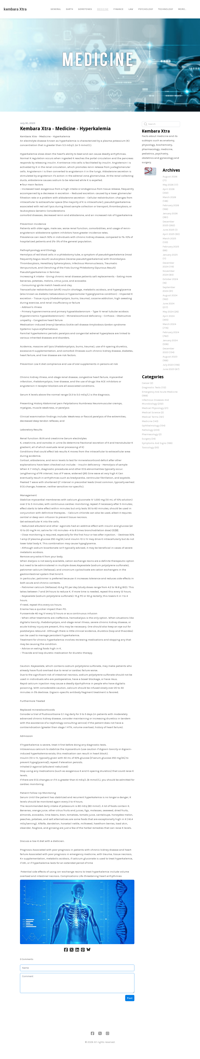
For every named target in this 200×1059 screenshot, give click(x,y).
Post (129, 997)
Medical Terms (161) (153, 416)
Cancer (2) (147, 383)
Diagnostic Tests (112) (154, 387)
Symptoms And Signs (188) (157, 443)
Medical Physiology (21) (155, 408)
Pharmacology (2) (152, 434)
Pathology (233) (151, 429)
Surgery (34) (149, 438)
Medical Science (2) (153, 412)
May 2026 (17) (170, 184)
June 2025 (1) (170, 229)
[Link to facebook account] (92, 1033)
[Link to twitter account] (100, 1033)
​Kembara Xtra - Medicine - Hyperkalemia (65, 128)
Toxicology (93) (150, 447)
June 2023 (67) (171, 369)
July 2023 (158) (171, 364)
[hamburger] (30, 9)
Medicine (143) (150, 421)
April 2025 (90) (171, 234)
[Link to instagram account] (107, 1033)
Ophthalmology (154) (153, 425)
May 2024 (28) (171, 311)
